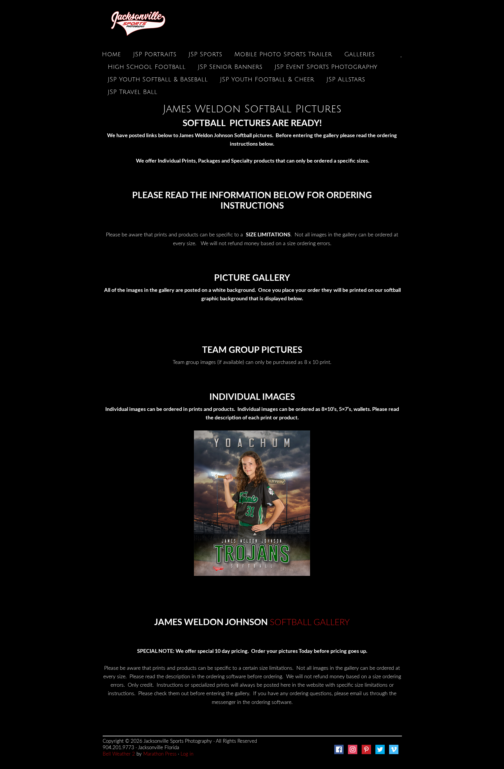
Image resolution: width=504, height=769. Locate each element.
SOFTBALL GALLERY (310, 622)
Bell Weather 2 (119, 753)
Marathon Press (159, 753)
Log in (187, 753)
